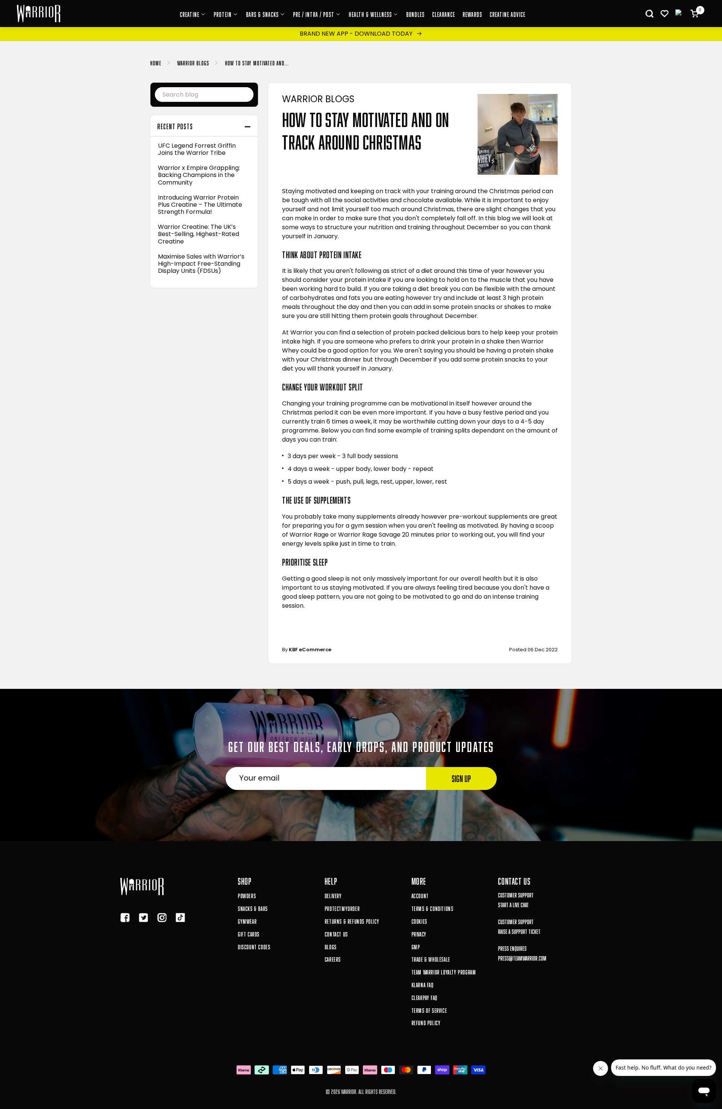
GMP (415, 946)
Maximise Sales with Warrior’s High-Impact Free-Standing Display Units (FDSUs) (201, 264)
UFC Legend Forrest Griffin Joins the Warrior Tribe (197, 149)
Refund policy (426, 1022)
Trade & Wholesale (430, 958)
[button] (649, 13)
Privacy (418, 933)
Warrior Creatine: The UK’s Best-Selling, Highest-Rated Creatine (198, 234)
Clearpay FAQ (424, 996)
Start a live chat (513, 904)
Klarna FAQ (422, 984)
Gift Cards (248, 933)
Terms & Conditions (432, 907)
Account (420, 895)
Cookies (419, 920)
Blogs (331, 946)
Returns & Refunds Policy (352, 920)
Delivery (333, 895)
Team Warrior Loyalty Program (443, 971)
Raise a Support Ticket (519, 930)
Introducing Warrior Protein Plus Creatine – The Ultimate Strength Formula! (200, 205)
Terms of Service (429, 1009)
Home (155, 62)
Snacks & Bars (253, 907)
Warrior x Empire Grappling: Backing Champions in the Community (199, 175)
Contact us (336, 933)
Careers (333, 958)
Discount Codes (254, 946)
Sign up (461, 777)
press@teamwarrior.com (522, 957)
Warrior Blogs (193, 62)
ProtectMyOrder (342, 907)
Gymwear (247, 920)
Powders (247, 895)
